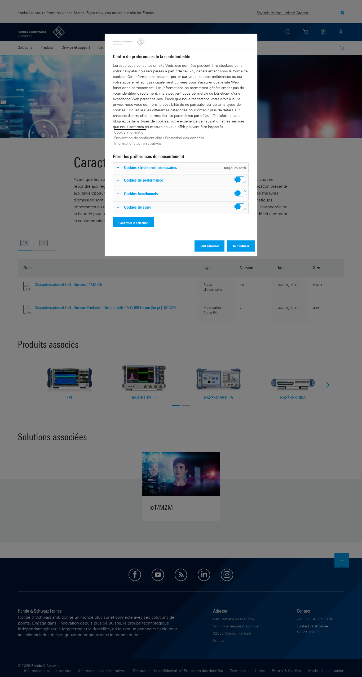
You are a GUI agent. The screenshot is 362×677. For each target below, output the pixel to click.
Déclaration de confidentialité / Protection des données (159, 137)
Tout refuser (241, 246)
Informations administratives (138, 143)
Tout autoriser (209, 246)
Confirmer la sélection (133, 223)
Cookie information (129, 132)
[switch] (240, 179)
